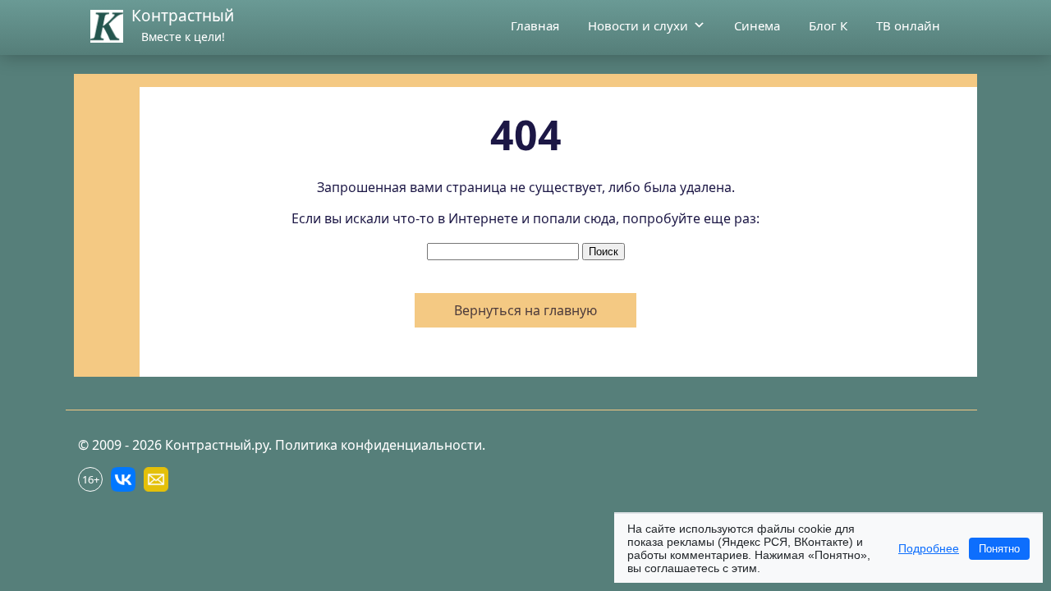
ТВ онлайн (908, 25)
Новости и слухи (638, 25)
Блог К (828, 25)
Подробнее (928, 548)
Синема (757, 25)
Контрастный (182, 15)
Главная (535, 25)
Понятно (999, 549)
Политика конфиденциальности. (380, 445)
